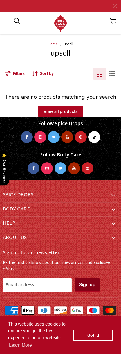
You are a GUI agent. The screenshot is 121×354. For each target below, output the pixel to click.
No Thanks (32, 207)
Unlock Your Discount (32, 195)
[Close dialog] (113, 143)
